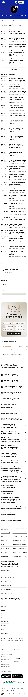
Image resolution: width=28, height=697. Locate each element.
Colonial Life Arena (6, 589)
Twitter (16, 647)
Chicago (3, 617)
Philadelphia (4, 633)
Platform (16, 661)
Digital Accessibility (6, 656)
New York (3, 606)
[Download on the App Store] (6, 676)
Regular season (6, 20)
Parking (15, 20)
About (3, 647)
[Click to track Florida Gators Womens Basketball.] (16, 7)
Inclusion (3, 652)
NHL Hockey (4, 552)
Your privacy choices (18, 688)
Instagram (16, 652)
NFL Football (4, 537)
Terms (2, 690)
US (9, 29)
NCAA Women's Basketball (15, 638)
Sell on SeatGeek (5, 666)
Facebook (16, 649)
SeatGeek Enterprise (6, 669)
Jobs (2, 649)
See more (19, 354)
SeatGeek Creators (6, 671)
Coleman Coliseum (6, 585)
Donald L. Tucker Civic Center (8, 577)
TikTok (15, 654)
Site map (12, 690)
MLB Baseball (5, 540)
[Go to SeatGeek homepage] (3, 2)
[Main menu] (26, 2)
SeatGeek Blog (5, 659)
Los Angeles (4, 614)
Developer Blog (18, 664)
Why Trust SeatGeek (6, 654)
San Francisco (5, 621)
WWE (2, 544)
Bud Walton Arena (6, 581)
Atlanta (3, 629)
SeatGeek (4, 638)
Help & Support (5, 664)
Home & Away (18, 25)
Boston (3, 610)
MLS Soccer (4, 556)
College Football (5, 548)
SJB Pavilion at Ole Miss (7, 593)
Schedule (22, 20)
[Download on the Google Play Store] (17, 676)
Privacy (7, 690)
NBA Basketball (5, 533)
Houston (3, 625)
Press (2, 661)
